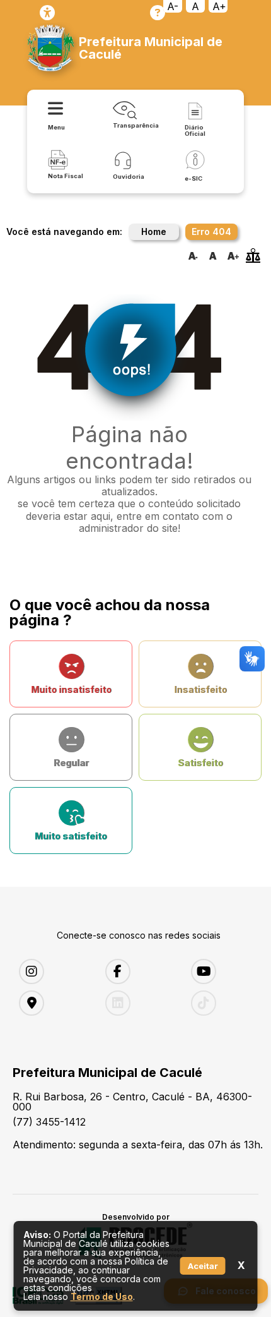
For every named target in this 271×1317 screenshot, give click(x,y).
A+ (219, 6)
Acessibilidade (47, 13)
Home (153, 231)
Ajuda (157, 13)
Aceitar (203, 1266)
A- (172, 6)
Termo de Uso (102, 1296)
